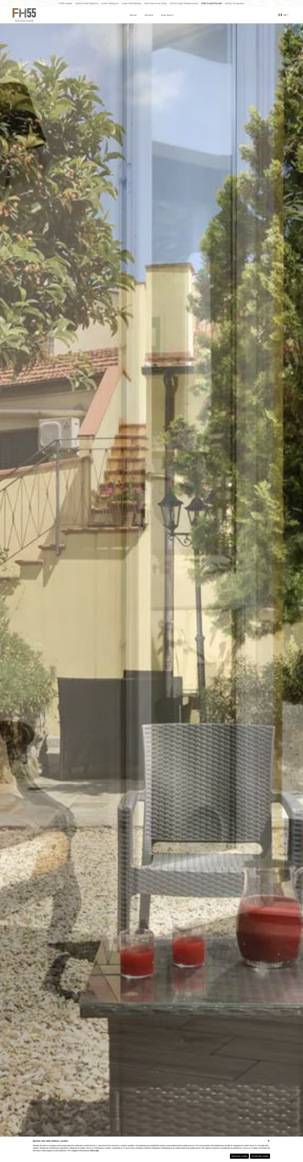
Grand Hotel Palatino (86, 3)
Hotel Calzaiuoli (110, 3)
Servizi (133, 15)
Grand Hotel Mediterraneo (184, 3)
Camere (149, 15)
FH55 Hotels (65, 3)
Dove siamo (167, 15)
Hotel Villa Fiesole (131, 3)
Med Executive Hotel (155, 3)
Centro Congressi (234, 3)
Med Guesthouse (211, 3)
